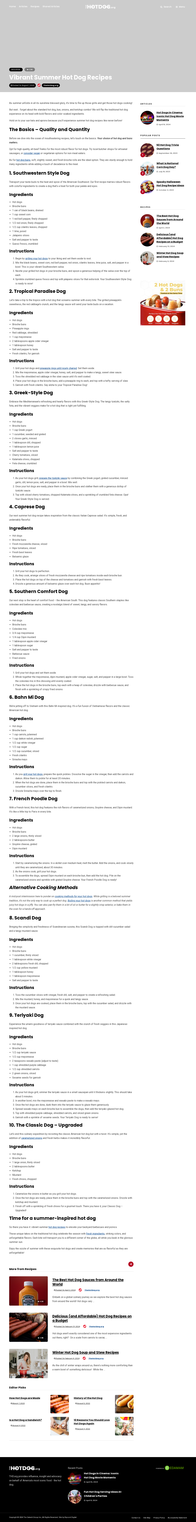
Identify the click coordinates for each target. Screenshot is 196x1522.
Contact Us (136, 1518)
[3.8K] (28, 1341)
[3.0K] (28, 1377)
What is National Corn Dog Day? (167, 165)
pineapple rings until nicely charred (58, 368)
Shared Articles (51, 6)
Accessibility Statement (177, 1518)
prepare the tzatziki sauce (53, 478)
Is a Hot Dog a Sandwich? (25, 1420)
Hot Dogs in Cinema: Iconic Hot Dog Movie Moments (170, 116)
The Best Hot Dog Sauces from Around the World (88, 1282)
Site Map (146, 1518)
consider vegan (32, 153)
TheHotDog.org (50, 85)
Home (12, 6)
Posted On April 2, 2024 (65, 1290)
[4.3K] (28, 1304)
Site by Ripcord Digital (68, 1517)
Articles (23, 6)
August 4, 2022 (18, 1425)
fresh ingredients (95, 1233)
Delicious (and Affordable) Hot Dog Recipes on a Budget (92, 1318)
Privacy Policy (159, 1518)
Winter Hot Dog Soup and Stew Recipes (85, 1352)
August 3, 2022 (83, 1429)
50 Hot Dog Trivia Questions (167, 146)
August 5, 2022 (83, 1403)
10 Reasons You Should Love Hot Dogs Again (92, 1421)
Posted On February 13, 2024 (67, 1326)
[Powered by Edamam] (169, 1470)
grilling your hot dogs (36, 258)
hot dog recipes (57, 1227)
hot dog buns (23, 160)
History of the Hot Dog (88, 1398)
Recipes (35, 6)
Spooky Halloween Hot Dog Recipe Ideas (170, 183)
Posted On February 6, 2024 (67, 1358)
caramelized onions (31, 1138)
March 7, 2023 (18, 1403)
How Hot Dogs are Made (24, 1398)
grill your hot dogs (33, 774)
